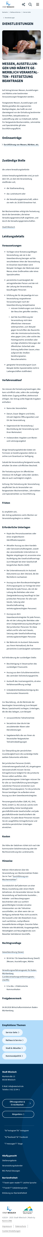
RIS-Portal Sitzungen (11, 1170)
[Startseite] (12, 1210)
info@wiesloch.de (15, 1086)
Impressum (7, 1226)
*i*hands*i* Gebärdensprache (14, 1187)
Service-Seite (27, 12)
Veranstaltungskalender (12, 1165)
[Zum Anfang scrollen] (38, 1231)
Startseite (5, 12)
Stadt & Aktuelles (13, 1048)
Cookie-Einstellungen (11, 1231)
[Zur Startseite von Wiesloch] (8, 4)
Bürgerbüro (17, 1114)
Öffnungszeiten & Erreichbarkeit (17, 1103)
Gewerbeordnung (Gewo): (13, 952)
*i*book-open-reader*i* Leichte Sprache (19, 1182)
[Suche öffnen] (30, 5)
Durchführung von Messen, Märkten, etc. (21, 144)
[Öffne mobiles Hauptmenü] (37, 4)
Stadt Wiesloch (8, 227)
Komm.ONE (7, 1220)
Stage (20, 1143)
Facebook (24, 1137)
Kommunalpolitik (13, 1056)
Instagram (24, 1130)
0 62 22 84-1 (15, 1089)
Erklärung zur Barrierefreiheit (14, 1193)
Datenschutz (20, 1226)
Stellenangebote (9, 1160)
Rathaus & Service (15, 12)
